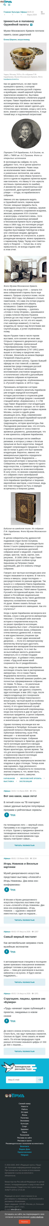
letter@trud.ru (16, 1209)
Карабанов (9, 778)
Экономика (24, 1121)
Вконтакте (24, 1146)
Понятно (24, 1222)
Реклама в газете (24, 1141)
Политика (24, 1118)
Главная (7, 12)
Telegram (24, 1155)
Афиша (23, 12)
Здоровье (24, 1129)
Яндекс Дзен (24, 1149)
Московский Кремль (31, 778)
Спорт (24, 1126)
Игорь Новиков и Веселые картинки (21, 865)
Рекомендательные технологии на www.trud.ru (24, 1143)
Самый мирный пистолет (20, 936)
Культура (16, 12)
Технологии (24, 1135)
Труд (12, 815)
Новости (24, 1106)
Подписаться (39, 1079)
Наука (24, 1132)
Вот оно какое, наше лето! (20, 796)
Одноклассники (25, 1152)
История (24, 1112)
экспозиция (25, 781)
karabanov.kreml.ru (11, 79)
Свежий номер (24, 1104)
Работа (24, 1109)
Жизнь (24, 1115)
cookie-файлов (36, 1217)
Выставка (9, 781)
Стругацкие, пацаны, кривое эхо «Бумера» (24, 1000)
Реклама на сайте (24, 1138)
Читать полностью (24, 845)
